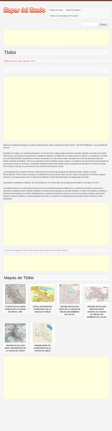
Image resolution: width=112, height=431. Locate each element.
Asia (20, 61)
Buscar (103, 24)
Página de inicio (56, 10)
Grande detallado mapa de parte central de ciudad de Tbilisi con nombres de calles (96, 312)
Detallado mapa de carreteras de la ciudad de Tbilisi (42, 309)
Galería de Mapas (73, 10)
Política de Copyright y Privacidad (64, 16)
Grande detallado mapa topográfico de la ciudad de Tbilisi (15, 348)
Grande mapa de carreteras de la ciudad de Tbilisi (42, 348)
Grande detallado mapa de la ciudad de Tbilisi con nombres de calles (69, 311)
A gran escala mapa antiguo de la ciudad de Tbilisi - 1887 (15, 309)
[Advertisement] (56, 38)
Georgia (26, 61)
